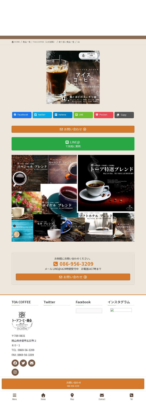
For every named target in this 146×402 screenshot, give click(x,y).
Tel (131, 399)
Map (72, 399)
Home (43, 399)
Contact (102, 399)
